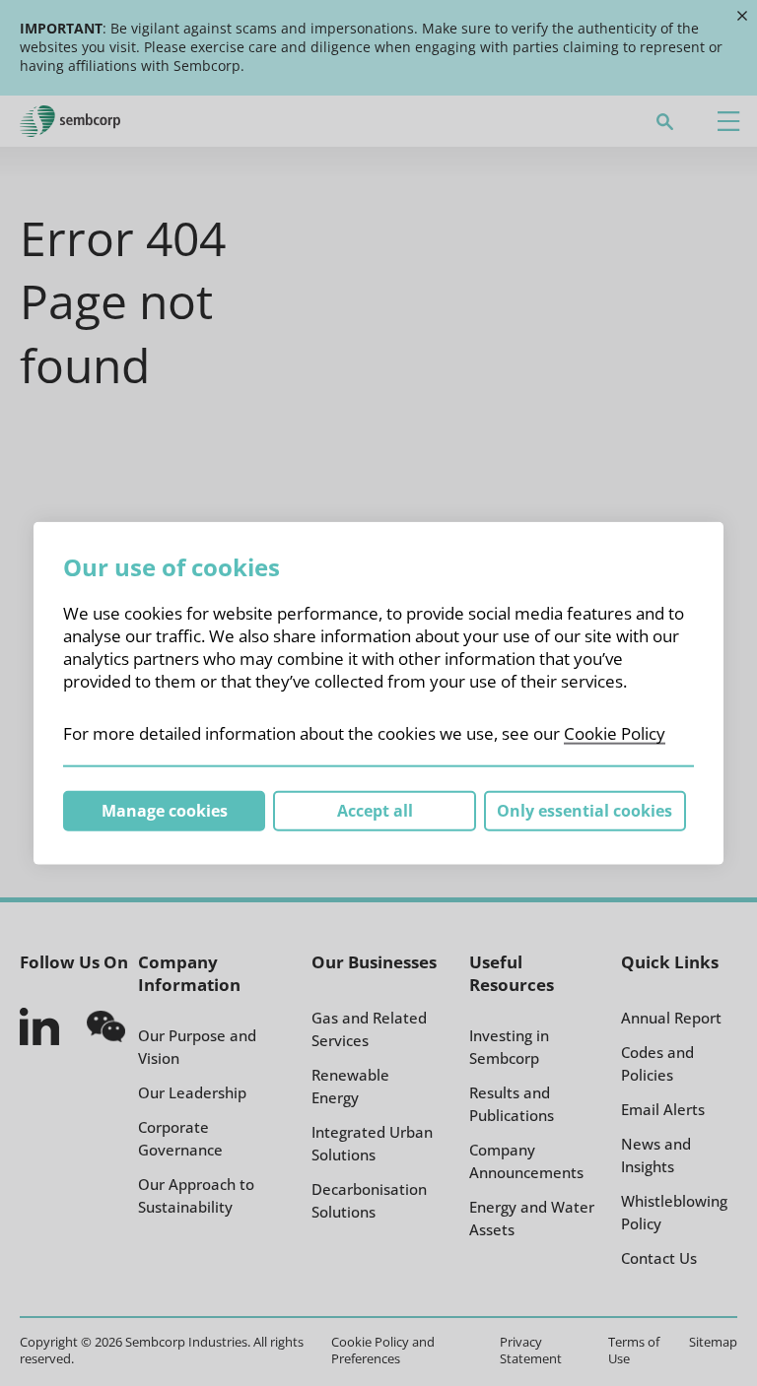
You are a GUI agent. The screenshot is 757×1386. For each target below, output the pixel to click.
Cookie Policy (614, 732)
